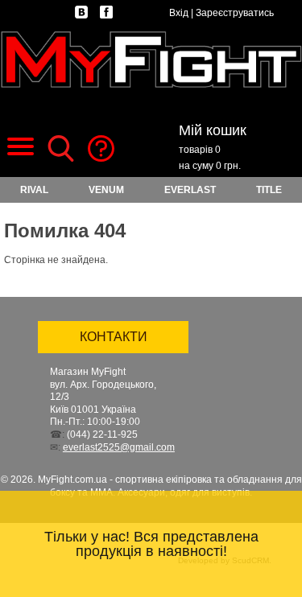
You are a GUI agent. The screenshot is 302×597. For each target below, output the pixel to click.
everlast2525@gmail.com (119, 447)
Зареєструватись (235, 13)
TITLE (269, 190)
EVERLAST (190, 190)
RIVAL (34, 190)
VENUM (106, 190)
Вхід (178, 13)
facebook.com (106, 12)
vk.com (81, 12)
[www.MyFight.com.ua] (151, 59)
